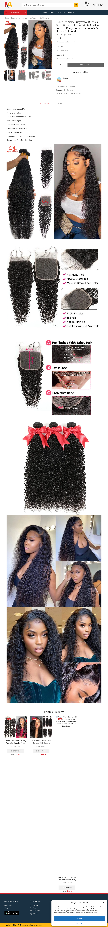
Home (45, 13)
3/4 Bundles (44, 18)
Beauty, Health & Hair (19, 18)
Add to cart (86, 65)
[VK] (67, 94)
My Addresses (35, 911)
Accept (79, 919)
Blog (6, 908)
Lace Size (59, 46)
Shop (52, 13)
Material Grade (61, 55)
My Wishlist (34, 913)
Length (58, 38)
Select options (15, 751)
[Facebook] (64, 94)
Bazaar (65, 78)
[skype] (79, 94)
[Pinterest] (69, 94)
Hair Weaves (33, 18)
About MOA (8, 905)
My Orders (33, 908)
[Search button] (76, 5)
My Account (34, 905)
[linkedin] (74, 94)
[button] (104, 903)
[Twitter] (62, 94)
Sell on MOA (61, 13)
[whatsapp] (77, 94)
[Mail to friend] (72, 94)
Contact (71, 13)
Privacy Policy (79, 923)
